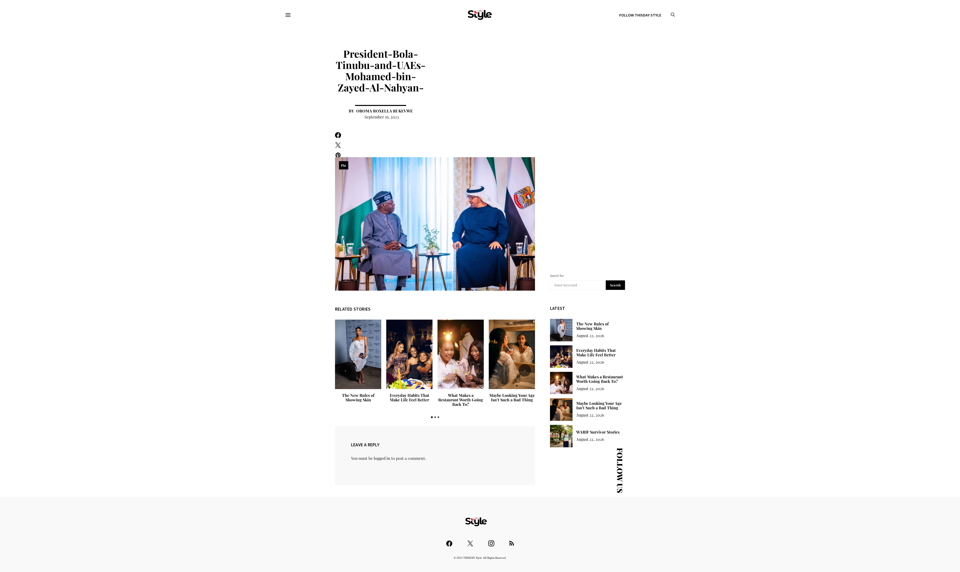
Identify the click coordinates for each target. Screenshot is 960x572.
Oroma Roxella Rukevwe (384, 110)
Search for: (557, 276)
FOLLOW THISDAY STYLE (640, 14)
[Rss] (511, 541)
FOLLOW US (620, 470)
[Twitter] (470, 541)
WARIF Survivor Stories (512, 395)
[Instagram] (491, 541)
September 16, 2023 (381, 116)
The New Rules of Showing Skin (592, 326)
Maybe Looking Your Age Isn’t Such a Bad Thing (461, 397)
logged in (382, 458)
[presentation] (345, 370)
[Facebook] (449, 541)
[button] (432, 417)
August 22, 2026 (590, 335)
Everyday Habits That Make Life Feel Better (358, 397)
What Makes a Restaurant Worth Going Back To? (409, 400)
